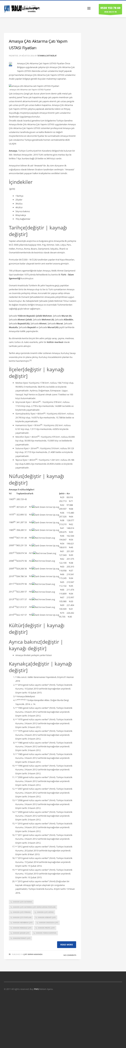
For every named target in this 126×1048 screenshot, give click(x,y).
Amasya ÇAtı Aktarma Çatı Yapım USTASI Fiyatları (34, 907)
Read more (66, 944)
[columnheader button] (26, 493)
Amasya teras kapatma (46, 933)
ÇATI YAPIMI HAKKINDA (32, 954)
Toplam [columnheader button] (20, 493)
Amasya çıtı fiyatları (22, 917)
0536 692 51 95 (110, 9)
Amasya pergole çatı (22, 928)
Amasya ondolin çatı (48, 922)
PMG (36, 989)
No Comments (69, 955)
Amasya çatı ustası (45, 912)
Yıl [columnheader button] (10, 493)
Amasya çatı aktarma (22, 902)
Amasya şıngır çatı (21, 933)
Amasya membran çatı (22, 922)
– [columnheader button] (64, 493)
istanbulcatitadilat (47, 56)
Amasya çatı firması (22, 912)
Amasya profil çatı (46, 928)
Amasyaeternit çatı (21, 938)
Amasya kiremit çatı (47, 917)
